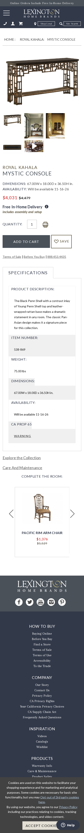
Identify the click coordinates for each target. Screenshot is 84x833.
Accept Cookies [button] (42, 825)
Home (9, 39)
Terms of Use (42, 655)
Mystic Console (61, 39)
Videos (42, 736)
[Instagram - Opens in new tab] (51, 602)
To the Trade (42, 666)
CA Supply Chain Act (42, 712)
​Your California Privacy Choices (42, 706)
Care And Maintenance (22, 467)
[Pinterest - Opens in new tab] (62, 602)
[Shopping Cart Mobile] (21, 24)
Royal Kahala (20, 167)
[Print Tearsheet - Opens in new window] (45, 225)
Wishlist (42, 747)
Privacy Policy (42, 696)
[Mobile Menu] (6, 13)
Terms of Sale (12, 256)
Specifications (28, 272)
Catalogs (42, 741)
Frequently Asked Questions (42, 717)
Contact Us (42, 690)
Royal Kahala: (32, 39)
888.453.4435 (56, 256)
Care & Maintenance (42, 771)
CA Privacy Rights (42, 701)
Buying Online (42, 634)
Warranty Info (42, 766)
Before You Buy (34, 256)
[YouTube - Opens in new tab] (40, 602)
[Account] (13, 24)
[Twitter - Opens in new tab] (29, 602)
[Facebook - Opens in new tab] (19, 602)
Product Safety (42, 776)
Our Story (42, 685)
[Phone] (5, 24)
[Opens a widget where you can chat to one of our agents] (68, 825)
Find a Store (42, 644)
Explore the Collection (22, 457)
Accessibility (42, 661)
